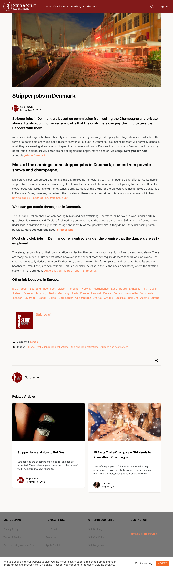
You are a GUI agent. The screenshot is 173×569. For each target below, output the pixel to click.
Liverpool (30, 297)
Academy (76, 6)
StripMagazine (96, 545)
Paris (75, 293)
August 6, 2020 (110, 486)
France (84, 293)
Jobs (45, 6)
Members (92, 6)
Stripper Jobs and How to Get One (41, 452)
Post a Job (51, 537)
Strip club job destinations (84, 346)
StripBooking (95, 529)
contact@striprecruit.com (144, 533)
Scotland (35, 288)
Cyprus (97, 297)
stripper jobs (65, 229)
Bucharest (49, 288)
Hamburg (40, 293)
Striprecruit (26, 106)
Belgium (133, 297)
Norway (86, 288)
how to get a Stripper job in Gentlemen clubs (40, 197)
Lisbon (62, 288)
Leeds (42, 297)
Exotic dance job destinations (52, 346)
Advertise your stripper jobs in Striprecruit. (70, 270)
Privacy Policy (10, 529)
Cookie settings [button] (144, 563)
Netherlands (101, 288)
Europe (155, 297)
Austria (144, 297)
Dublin (153, 288)
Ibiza (15, 288)
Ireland (17, 293)
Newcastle (131, 293)
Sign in (164, 6)
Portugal (74, 288)
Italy (144, 288)
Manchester (147, 293)
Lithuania (134, 288)
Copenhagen (83, 297)
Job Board (51, 529)
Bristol (52, 297)
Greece (28, 293)
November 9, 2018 (30, 110)
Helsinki (96, 293)
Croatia (108, 297)
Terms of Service (12, 537)
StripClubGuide (96, 537)
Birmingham (66, 297)
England (118, 293)
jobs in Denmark (34, 155)
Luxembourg (119, 288)
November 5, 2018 (35, 481)
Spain (23, 288)
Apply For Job (53, 545)
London (17, 297)
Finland (107, 293)
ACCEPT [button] (162, 563)
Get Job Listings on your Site (18, 545)
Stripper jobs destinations (114, 346)
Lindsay (106, 483)
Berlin (52, 293)
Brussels (120, 297)
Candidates (59, 6)
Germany (63, 293)
